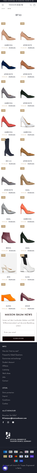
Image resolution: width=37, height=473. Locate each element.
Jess (8, 277)
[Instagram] (8, 422)
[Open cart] (34, 5)
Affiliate (5, 366)
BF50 (9, 8)
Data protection (8, 392)
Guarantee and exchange (11, 358)
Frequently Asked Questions (12, 355)
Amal (27, 190)
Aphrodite (27, 45)
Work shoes (6, 373)
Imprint (5, 396)
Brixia (8, 248)
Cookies (5, 404)
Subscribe (18, 338)
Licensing (5, 370)
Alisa (27, 277)
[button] (5, 468)
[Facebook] (3, 422)
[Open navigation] (3, 5)
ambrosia (9, 45)
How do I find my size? (10, 351)
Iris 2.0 (8, 161)
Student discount (8, 362)
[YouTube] (13, 422)
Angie (27, 306)
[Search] (31, 5)
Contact (5, 381)
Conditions (6, 400)
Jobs (3, 377)
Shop (3, 8)
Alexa (8, 306)
